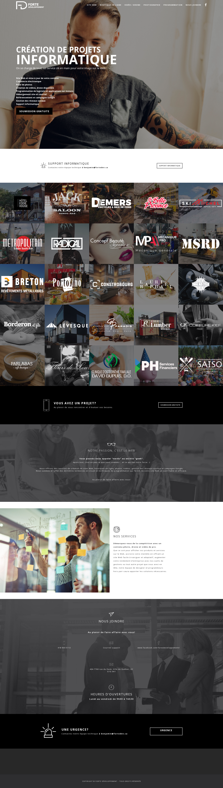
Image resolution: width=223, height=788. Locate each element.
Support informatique (169, 166)
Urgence (166, 730)
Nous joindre (193, 5)
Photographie (152, 5)
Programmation (173, 5)
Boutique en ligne (110, 5)
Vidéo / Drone (132, 5)
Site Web (92, 5)
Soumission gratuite (34, 111)
